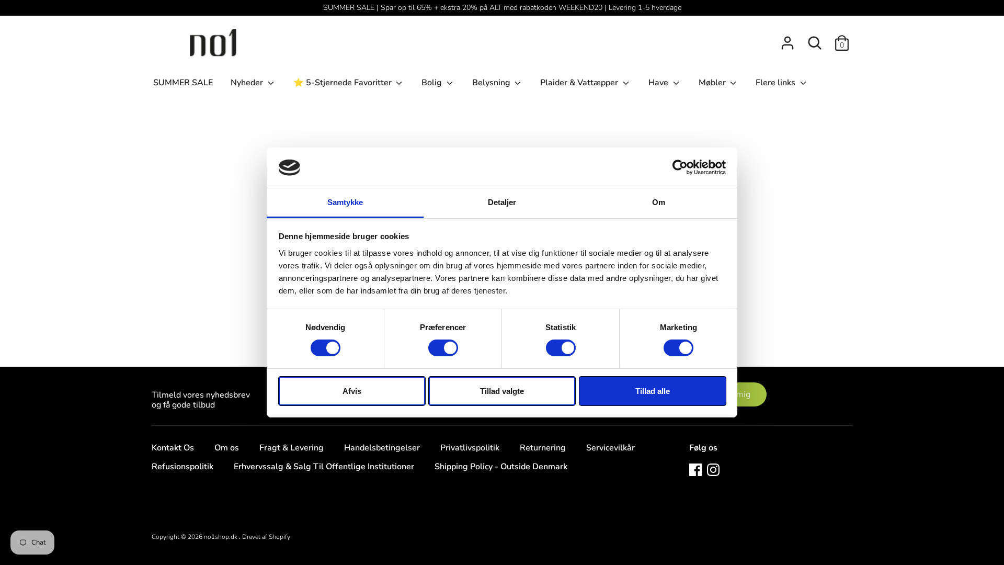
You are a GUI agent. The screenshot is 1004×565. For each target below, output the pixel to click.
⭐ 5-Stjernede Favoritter (343, 82)
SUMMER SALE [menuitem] (183, 82)
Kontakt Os (173, 448)
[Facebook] (695, 469)
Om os (226, 448)
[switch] (443, 348)
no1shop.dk (221, 537)
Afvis (352, 391)
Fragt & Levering (291, 448)
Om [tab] (658, 202)
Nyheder (248, 82)
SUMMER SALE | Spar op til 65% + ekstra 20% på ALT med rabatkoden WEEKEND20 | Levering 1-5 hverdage (502, 8)
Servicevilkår (610, 448)
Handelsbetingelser (382, 448)
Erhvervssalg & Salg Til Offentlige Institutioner (324, 466)
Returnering (543, 448)
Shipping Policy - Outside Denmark (501, 466)
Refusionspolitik (182, 466)
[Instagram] (713, 469)
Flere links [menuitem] (776, 82)
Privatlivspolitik (469, 448)
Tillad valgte (502, 391)
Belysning (492, 82)
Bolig (432, 82)
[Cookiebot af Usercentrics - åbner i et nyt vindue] (680, 167)
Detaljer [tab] (502, 202)
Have (659, 82)
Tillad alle (652, 391)
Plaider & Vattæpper (580, 82)
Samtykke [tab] (345, 202)
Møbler (713, 82)
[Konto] (787, 38)
